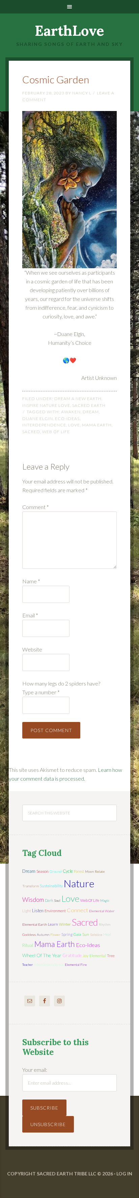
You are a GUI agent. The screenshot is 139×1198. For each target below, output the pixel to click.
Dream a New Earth (78, 398)
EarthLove (69, 31)
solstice (96, 934)
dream (91, 411)
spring (67, 934)
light (26, 910)
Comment (35, 507)
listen (38, 910)
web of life (56, 431)
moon (89, 871)
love (74, 424)
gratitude (72, 955)
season (42, 871)
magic (104, 900)
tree (111, 955)
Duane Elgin (37, 418)
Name (31, 581)
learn (53, 924)
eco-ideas (67, 418)
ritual (27, 945)
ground (56, 871)
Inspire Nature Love (46, 405)
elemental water (102, 911)
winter (65, 924)
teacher (27, 965)
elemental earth (34, 924)
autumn (43, 934)
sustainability (51, 886)
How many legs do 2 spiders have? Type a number (61, 687)
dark (49, 900)
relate (100, 871)
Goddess (29, 934)
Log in (124, 1173)
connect (77, 910)
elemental (97, 955)
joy (85, 955)
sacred (31, 431)
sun (85, 934)
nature (79, 883)
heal (107, 934)
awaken (71, 411)
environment (55, 911)
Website (32, 649)
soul (57, 900)
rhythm (104, 924)
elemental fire (76, 965)
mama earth (97, 424)
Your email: (34, 1069)
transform (30, 886)
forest (79, 871)
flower (55, 934)
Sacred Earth (89, 405)
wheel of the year (41, 955)
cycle (68, 871)
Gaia (77, 934)
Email (30, 615)
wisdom (33, 899)
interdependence (44, 424)
